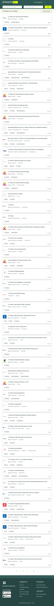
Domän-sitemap (24, 592)
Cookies (21, 589)
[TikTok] (12, 603)
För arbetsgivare (38, 2)
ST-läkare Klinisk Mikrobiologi (16, 293)
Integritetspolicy (24, 587)
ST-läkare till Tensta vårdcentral (17, 326)
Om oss (21, 585)
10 (33, 571)
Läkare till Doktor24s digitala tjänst (18, 105)
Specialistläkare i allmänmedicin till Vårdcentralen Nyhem (24, 72)
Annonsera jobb (40, 585)
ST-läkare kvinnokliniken (15, 448)
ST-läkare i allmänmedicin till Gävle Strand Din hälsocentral (25, 559)
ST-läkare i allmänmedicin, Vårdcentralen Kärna (21, 315)
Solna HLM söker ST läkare (15, 194)
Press (20, 596)
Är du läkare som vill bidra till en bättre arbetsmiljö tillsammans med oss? (28, 481)
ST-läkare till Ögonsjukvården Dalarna (19, 503)
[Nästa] (37, 571)
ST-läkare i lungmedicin (14, 404)
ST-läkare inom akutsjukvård (16, 548)
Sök (48, 7)
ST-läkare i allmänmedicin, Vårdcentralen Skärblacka (23, 515)
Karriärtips (39, 596)
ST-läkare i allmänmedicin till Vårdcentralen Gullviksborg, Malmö (26, 227)
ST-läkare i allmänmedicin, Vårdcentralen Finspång (22, 526)
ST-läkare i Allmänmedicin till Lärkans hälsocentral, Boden (24, 537)
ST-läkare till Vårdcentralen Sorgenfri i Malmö (21, 94)
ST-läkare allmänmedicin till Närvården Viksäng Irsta (23, 349)
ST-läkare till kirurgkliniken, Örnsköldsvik (19, 282)
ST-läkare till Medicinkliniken (16, 271)
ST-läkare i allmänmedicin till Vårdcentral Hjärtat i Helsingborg (26, 149)
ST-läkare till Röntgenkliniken (16, 393)
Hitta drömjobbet (41, 594)
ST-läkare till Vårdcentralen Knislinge (18, 171)
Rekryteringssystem (42, 587)
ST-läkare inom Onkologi (15, 238)
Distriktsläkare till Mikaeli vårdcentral (18, 371)
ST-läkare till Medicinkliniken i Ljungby (18, 360)
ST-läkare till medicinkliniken (16, 470)
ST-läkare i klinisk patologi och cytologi (19, 160)
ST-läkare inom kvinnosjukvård (17, 249)
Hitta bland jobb (24, 594)
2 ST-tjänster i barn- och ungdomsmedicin (20, 459)
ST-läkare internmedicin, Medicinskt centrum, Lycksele (23, 492)
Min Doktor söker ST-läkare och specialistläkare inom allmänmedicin (27, 138)
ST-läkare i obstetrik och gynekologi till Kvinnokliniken (23, 61)
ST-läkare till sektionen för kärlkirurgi (18, 50)
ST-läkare (11, 39)
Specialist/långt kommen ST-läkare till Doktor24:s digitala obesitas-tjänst (28, 127)
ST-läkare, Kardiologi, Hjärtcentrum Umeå (20, 426)
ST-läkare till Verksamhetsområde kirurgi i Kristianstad (23, 116)
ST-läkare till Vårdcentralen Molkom (18, 17)
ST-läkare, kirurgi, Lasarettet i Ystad (18, 382)
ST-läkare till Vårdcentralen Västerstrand (20, 437)
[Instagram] (4, 603)
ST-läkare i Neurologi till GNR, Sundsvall (19, 304)
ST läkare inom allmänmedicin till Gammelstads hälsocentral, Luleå (27, 337)
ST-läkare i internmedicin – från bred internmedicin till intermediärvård (27, 28)
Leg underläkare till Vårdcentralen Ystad (19, 260)
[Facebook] (9, 603)
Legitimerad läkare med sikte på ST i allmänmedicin (22, 83)
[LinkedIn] (6, 603)
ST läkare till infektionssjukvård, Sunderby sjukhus (22, 415)
